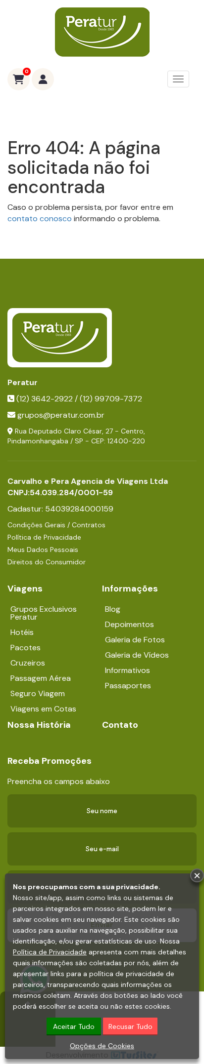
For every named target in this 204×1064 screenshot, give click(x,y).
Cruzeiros (27, 663)
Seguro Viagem (37, 693)
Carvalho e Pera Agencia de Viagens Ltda (87, 481)
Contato (120, 725)
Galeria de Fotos (135, 639)
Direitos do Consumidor (46, 561)
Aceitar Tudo (74, 1026)
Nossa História (39, 725)
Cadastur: (60, 509)
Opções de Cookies (102, 1045)
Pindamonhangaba (37, 440)
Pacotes (25, 647)
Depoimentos (129, 624)
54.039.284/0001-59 (71, 492)
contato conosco (39, 218)
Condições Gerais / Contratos (56, 524)
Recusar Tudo (130, 1026)
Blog (112, 609)
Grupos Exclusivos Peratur (43, 613)
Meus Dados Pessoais (42, 549)
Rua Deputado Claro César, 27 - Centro (79, 431)
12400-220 (126, 440)
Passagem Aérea (40, 678)
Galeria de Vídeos (137, 655)
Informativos (127, 670)
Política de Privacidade (44, 537)
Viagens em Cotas (43, 709)
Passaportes (128, 685)
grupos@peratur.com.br (60, 415)
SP (79, 440)
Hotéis (22, 632)
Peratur (22, 382)
